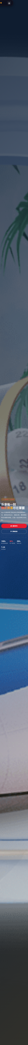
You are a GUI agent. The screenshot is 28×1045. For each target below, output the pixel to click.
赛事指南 (14, 531)
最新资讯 (15, 526)
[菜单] (9, 3)
